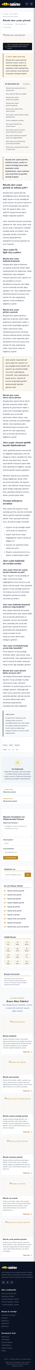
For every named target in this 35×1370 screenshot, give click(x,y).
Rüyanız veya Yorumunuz (10, 823)
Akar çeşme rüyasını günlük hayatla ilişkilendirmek (17, 116)
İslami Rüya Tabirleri (8, 1296)
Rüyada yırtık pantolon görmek (15, 1239)
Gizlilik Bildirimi (6, 1345)
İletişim (4, 1351)
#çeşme (17, 745)
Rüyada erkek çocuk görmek (16, 918)
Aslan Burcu (5, 1323)
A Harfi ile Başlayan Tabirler (10, 1299)
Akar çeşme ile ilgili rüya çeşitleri (16, 94)
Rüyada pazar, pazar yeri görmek (18, 927)
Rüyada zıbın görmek (11, 1077)
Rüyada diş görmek (13, 907)
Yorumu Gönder (10, 858)
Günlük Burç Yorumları (8, 1315)
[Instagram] (3, 1282)
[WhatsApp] (13, 749)
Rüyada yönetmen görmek (12, 1157)
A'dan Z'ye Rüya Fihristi (9, 1293)
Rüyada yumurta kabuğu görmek (15, 1116)
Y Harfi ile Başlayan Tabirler (10, 1304)
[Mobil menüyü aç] (31, 4)
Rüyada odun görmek (14, 923)
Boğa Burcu (5, 1321)
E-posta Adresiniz (8, 848)
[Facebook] (7, 1282)
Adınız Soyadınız (8, 839)
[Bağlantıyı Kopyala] (9, 749)
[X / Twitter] (17, 749)
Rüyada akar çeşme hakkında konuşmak (12, 98)
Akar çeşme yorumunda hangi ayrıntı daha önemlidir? (15, 142)
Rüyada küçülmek (9, 1036)
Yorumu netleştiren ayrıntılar (15, 120)
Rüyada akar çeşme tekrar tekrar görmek (14, 110)
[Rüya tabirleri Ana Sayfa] (11, 4)
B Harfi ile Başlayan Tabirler (10, 1302)
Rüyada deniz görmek (14, 911)
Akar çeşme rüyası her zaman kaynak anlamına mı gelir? (15, 131)
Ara (28, 875)
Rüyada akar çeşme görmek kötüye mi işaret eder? (17, 148)
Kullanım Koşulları (7, 1348)
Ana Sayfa (5, 14)
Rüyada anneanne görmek (15, 891)
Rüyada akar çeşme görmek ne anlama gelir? (16, 89)
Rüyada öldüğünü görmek (15, 902)
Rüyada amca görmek (14, 895)
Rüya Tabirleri (14, 14)
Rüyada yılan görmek (14, 899)
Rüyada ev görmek (13, 914)
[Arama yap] (27, 4)
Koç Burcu (5, 1318)
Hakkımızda (5, 1337)
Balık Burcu (5, 1326)
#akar (11, 745)
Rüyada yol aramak (10, 1198)
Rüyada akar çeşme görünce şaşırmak (12, 104)
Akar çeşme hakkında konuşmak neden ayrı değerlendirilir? (16, 137)
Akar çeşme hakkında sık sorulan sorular (14, 125)
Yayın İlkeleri (5, 1339)
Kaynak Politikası (7, 1342)
